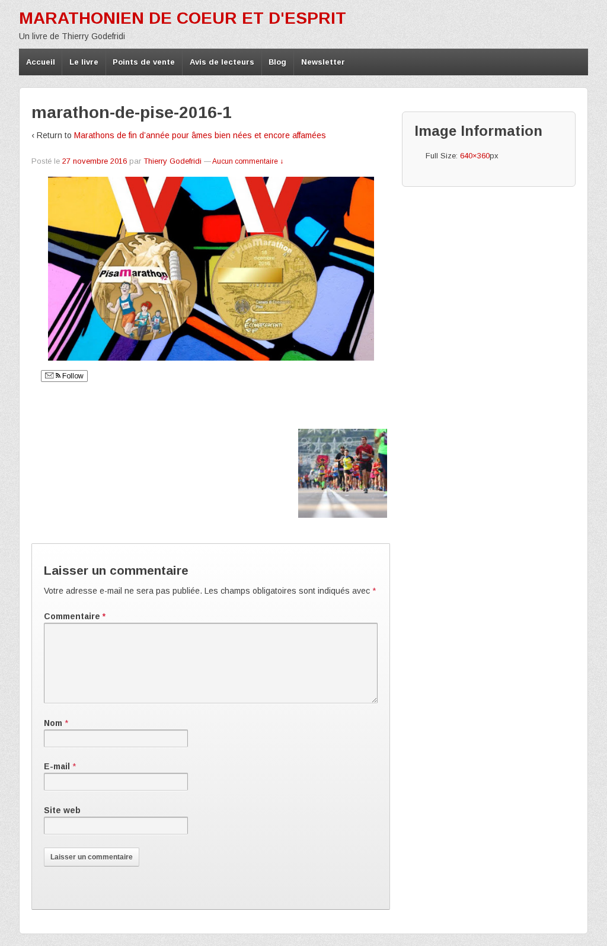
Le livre (83, 62)
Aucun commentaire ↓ (247, 161)
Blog (277, 62)
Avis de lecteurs (222, 62)
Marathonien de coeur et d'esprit (182, 18)
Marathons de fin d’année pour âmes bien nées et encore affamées (200, 135)
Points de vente (144, 62)
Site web (62, 810)
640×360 (475, 155)
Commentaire (75, 616)
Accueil (40, 62)
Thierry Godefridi (172, 161)
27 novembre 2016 (94, 161)
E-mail (57, 766)
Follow (72, 376)
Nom (53, 723)
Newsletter (323, 62)
